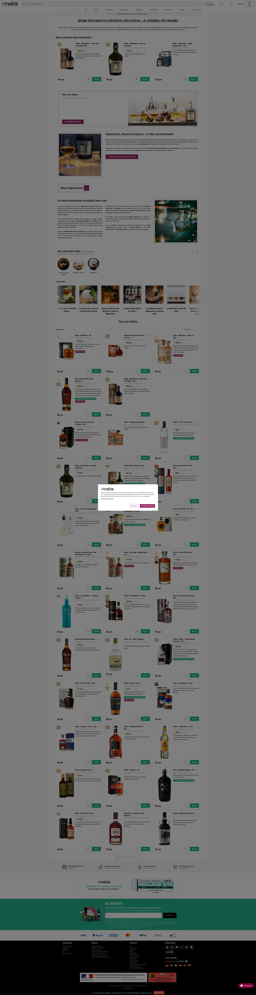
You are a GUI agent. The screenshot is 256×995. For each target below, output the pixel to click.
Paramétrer (134, 506)
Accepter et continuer (147, 506)
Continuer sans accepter (107, 498)
